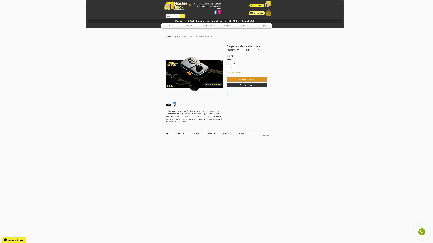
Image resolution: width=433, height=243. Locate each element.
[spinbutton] (232, 68)
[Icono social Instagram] (219, 12)
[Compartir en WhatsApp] (228, 93)
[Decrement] (228, 68)
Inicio (168, 36)
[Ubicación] (190, 5)
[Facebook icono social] (215, 12)
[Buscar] (182, 16)
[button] (256, 5)
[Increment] (235, 68)
